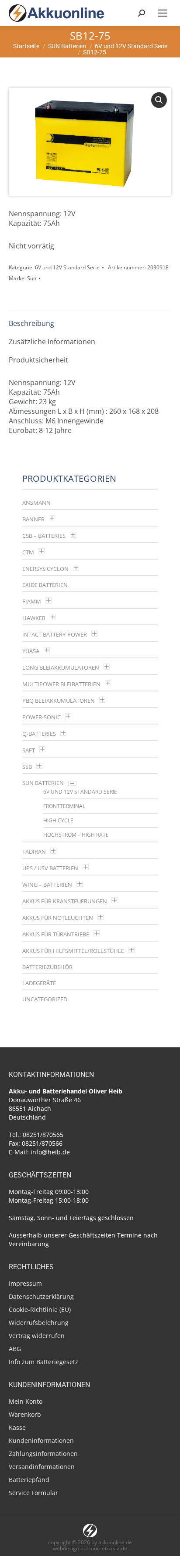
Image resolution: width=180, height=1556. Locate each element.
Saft (28, 750)
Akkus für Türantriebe (55, 934)
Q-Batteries (39, 734)
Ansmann (36, 502)
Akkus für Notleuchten (57, 918)
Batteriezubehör (47, 967)
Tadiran (34, 851)
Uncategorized (44, 999)
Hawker (33, 618)
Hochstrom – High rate (76, 834)
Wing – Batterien (47, 885)
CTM (28, 552)
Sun (31, 278)
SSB (27, 767)
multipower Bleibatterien (61, 684)
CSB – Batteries (44, 536)
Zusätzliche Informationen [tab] (52, 341)
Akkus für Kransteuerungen (64, 901)
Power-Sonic (41, 717)
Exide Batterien (45, 585)
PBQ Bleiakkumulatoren (58, 700)
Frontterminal (64, 806)
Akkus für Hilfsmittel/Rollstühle (73, 951)
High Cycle (58, 820)
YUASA (30, 651)
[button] (159, 100)
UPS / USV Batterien (50, 868)
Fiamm (31, 601)
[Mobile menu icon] (162, 13)
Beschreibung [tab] (31, 323)
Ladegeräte (39, 983)
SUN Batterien (43, 783)
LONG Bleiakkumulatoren (60, 667)
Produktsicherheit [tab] (38, 360)
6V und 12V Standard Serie (67, 267)
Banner (33, 519)
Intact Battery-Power (54, 634)
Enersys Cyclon (45, 569)
